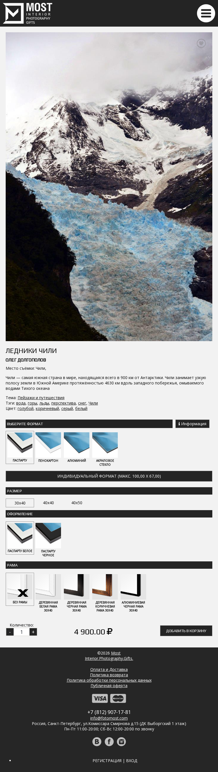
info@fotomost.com (109, 718)
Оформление (20, 514)
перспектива (63, 403)
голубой (25, 408)
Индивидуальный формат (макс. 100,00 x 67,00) (109, 476)
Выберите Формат (25, 424)
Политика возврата (109, 674)
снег (82, 403)
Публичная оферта (109, 685)
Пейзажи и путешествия (41, 397)
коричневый (47, 408)
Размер (14, 491)
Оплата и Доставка (109, 669)
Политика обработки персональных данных (109, 680)
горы (32, 403)
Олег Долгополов (26, 360)
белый (81, 408)
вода (21, 403)
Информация (193, 423)
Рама (12, 565)
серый (67, 408)
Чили (93, 403)
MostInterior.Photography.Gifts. (109, 655)
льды (44, 403)
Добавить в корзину (186, 630)
